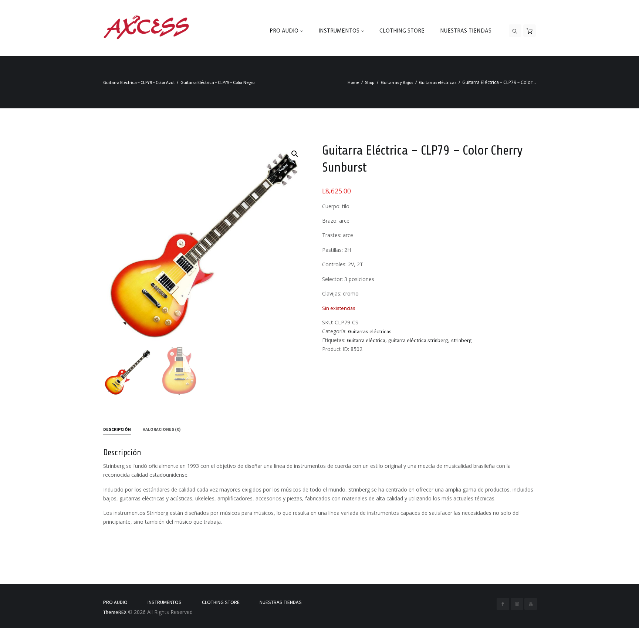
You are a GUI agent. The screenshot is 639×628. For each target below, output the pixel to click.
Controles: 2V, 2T (342, 264)
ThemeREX (114, 612)
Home (353, 82)
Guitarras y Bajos (397, 82)
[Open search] (515, 31)
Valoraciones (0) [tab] (162, 429)
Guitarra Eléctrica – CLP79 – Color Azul (139, 82)
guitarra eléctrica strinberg (418, 340)
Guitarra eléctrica (366, 340)
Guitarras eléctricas (437, 82)
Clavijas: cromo (340, 293)
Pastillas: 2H (336, 249)
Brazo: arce (335, 220)
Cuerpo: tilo (335, 206)
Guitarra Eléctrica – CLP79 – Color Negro (217, 82)
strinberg (461, 340)
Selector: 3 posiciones (348, 279)
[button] (294, 154)
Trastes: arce (337, 235)
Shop (370, 82)
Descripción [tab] (117, 429)
